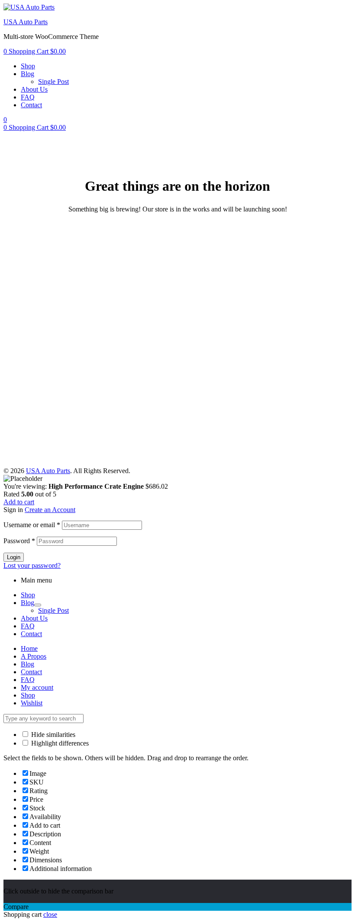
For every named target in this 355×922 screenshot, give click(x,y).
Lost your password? (32, 565)
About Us (34, 618)
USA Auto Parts (25, 22)
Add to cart (18, 502)
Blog (27, 602)
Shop (28, 595)
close (50, 914)
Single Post (53, 610)
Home (29, 648)
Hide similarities (52, 734)
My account (37, 687)
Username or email (31, 524)
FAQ (28, 626)
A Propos (33, 656)
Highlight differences (59, 743)
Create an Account (50, 509)
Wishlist (31, 703)
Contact (31, 633)
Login (13, 557)
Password (19, 540)
